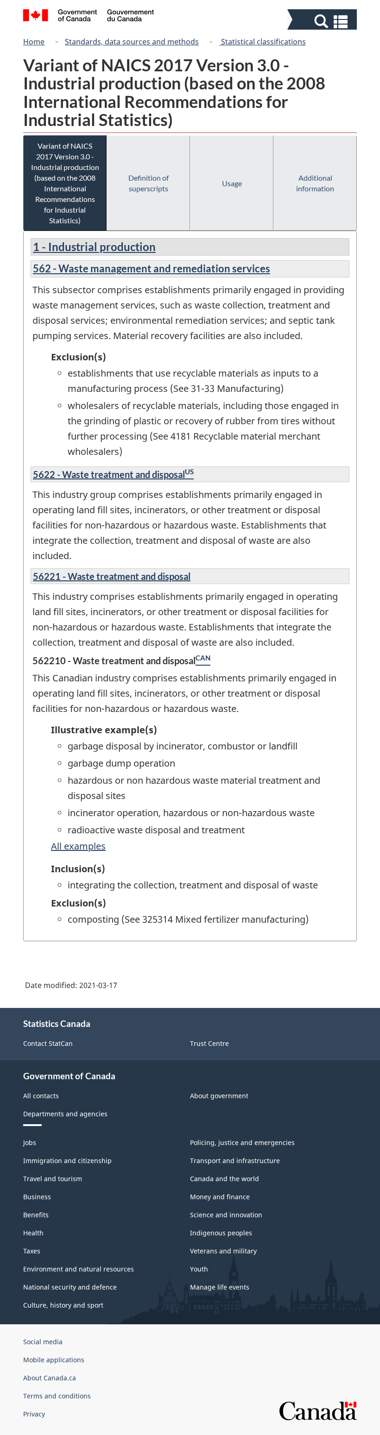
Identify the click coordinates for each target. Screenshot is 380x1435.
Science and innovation (226, 1214)
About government (219, 1095)
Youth (199, 1269)
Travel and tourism (52, 1178)
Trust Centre (209, 1043)
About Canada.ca (49, 1377)
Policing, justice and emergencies (242, 1142)
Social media (43, 1341)
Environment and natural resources (78, 1269)
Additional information (315, 183)
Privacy (34, 1414)
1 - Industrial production (94, 246)
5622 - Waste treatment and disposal (109, 474)
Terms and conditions (57, 1395)
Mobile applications (53, 1359)
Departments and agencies (65, 1113)
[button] (323, 21)
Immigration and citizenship (67, 1160)
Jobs (29, 1142)
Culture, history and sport (63, 1305)
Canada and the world (224, 1178)
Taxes (31, 1250)
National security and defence (70, 1287)
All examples (78, 846)
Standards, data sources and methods (132, 42)
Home (33, 42)
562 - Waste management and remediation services (151, 268)
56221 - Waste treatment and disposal (111, 576)
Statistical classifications (262, 42)
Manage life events (219, 1287)
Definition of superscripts (148, 183)
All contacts (41, 1095)
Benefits (36, 1214)
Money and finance (220, 1196)
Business (37, 1196)
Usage (232, 183)
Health (33, 1232)
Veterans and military (223, 1250)
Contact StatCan (48, 1043)
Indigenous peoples (221, 1232)
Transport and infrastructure (235, 1160)
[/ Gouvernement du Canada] (88, 16)
